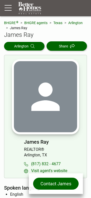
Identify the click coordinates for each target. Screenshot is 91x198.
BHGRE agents (36, 23)
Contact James (55, 183)
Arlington (75, 23)
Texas (57, 23)
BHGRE (11, 23)
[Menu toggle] (8, 8)
